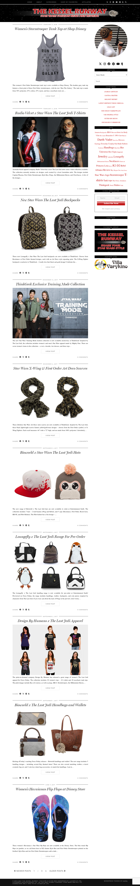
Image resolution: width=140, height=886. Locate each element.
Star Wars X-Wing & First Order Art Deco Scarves (50, 368)
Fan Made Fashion (121, 143)
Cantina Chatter (111, 95)
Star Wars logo (102, 174)
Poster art (122, 161)
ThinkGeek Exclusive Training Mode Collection (50, 284)
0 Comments (82, 102)
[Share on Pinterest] (26, 102)
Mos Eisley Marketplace (111, 111)
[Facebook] (120, 2)
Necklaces (114, 161)
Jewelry (102, 156)
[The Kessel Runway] (70, 10)
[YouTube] (117, 2)
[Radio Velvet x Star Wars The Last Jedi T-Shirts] (50, 166)
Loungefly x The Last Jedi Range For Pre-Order (50, 537)
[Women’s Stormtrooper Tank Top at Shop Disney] (50, 82)
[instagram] (104, 64)
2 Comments (82, 778)
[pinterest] (113, 64)
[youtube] (118, 64)
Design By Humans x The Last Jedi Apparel (50, 621)
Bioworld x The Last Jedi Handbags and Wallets (50, 705)
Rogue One (117, 170)
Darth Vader (104, 139)
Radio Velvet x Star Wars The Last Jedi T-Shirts (50, 113)
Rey (112, 170)
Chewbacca (122, 135)
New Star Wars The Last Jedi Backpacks (50, 200)
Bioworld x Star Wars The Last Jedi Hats (50, 452)
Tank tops (107, 180)
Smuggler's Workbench (111, 122)
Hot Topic (112, 151)
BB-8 (109, 132)
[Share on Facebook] (20, 102)
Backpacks (103, 132)
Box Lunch (103, 135)
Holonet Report (111, 99)
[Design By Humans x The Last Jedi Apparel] (50, 674)
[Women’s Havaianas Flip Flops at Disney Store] (50, 843)
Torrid (112, 185)
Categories (51, 2)
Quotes (110, 166)
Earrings (98, 144)
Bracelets (109, 135)
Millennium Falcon (103, 161)
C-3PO (115, 135)
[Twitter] (107, 2)
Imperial (120, 152)
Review (106, 169)
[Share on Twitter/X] (23, 102)
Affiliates (86, 2)
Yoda (121, 185)
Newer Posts (23, 871)
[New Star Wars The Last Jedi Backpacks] (50, 253)
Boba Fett (120, 132)
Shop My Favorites (69, 2)
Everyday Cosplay (107, 143)
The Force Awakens (119, 181)
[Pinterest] (113, 2)
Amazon (97, 132)
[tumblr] (122, 2)
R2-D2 (116, 165)
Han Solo (117, 148)
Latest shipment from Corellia (111, 103)
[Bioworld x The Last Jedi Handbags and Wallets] (50, 758)
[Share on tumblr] (29, 102)
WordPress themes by (115, 881)
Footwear (100, 148)
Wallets (117, 185)
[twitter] (100, 64)
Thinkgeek (104, 185)
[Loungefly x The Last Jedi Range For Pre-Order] (50, 590)
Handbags (109, 147)
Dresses (121, 140)
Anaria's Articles (111, 91)
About (39, 2)
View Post (50, 96)
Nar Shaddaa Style (111, 115)
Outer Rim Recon (111, 118)
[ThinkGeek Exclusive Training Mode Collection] (50, 338)
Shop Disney (124, 170)
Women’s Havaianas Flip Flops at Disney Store (50, 789)
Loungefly (119, 156)
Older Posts (56, 871)
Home (29, 2)
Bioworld (114, 132)
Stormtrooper (117, 175)
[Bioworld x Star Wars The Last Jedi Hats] (50, 506)
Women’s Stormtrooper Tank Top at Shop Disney (50, 29)
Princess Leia (102, 165)
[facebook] (109, 64)
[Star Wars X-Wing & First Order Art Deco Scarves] (50, 422)
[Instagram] (110, 2)
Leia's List (111, 107)
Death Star (115, 140)
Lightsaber (110, 157)
